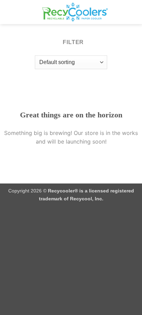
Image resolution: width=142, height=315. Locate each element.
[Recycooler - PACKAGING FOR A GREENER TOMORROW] (75, 12)
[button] (9, 11)
